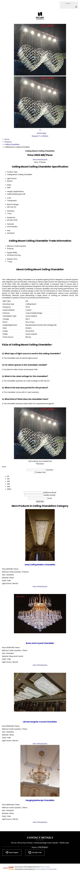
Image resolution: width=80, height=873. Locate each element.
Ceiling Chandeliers (12, 144)
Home (7, 139)
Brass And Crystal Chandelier (40, 643)
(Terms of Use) (45, 867)
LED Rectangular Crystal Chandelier (40, 722)
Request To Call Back (40, 136)
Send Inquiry (41, 133)
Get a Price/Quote (40, 159)
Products (8, 142)
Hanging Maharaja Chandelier (40, 800)
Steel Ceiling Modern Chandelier (40, 564)
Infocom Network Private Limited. (46, 869)
